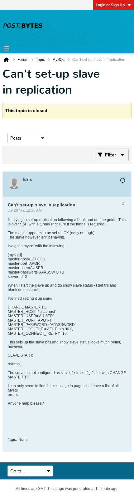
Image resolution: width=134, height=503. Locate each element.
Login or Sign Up (110, 5)
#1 (124, 204)
